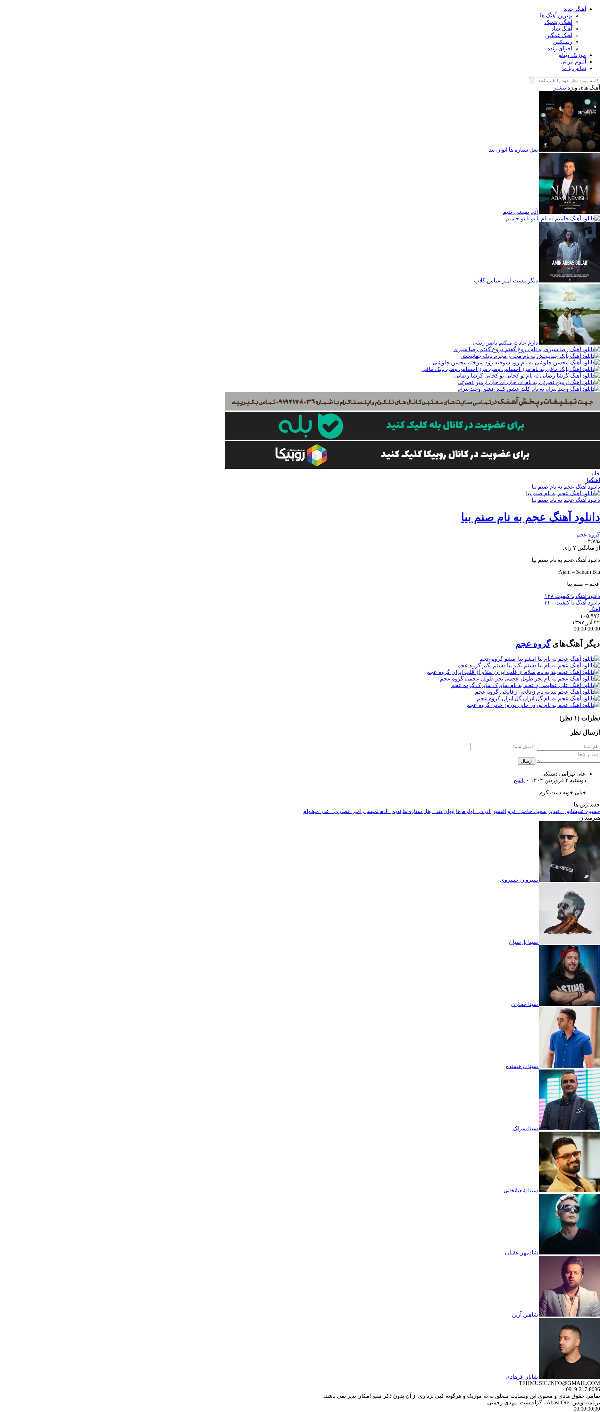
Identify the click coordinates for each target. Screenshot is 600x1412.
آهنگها (593, 480)
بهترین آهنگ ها (556, 15)
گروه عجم (588, 535)
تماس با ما (574, 68)
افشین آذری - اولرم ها (481, 811)
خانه (595, 473)
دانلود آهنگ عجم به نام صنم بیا (566, 487)
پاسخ (519, 780)
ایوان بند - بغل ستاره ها (428, 811)
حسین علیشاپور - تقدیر (574, 811)
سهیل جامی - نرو (527, 811)
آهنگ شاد (561, 29)
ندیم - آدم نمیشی (382, 811)
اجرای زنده (559, 48)
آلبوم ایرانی (573, 62)
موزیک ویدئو (572, 55)
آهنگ (594, 609)
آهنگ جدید (575, 9)
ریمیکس (562, 42)
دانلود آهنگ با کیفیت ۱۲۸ (572, 596)
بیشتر (559, 88)
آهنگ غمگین (558, 35)
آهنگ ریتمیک (558, 22)
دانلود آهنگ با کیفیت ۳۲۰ (572, 603)
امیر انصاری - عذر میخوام (332, 811)
